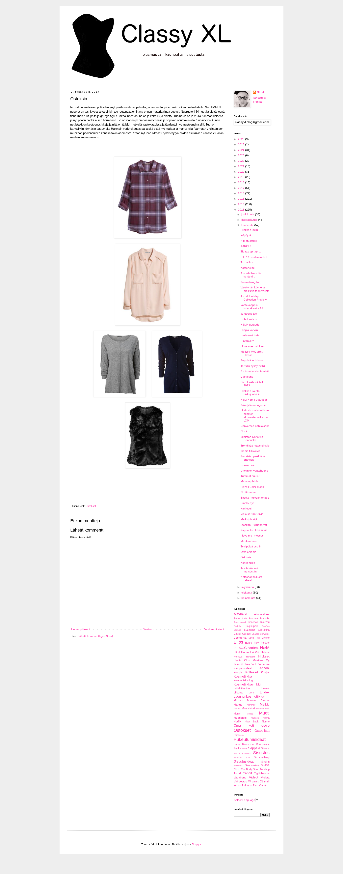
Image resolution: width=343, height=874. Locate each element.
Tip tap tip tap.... (251, 251)
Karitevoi (246, 508)
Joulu (254, 664)
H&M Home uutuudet (254, 399)
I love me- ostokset (252, 346)
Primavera (239, 735)
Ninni (260, 92)
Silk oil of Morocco (243, 753)
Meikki (265, 704)
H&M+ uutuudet (250, 324)
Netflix (237, 721)
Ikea (247, 664)
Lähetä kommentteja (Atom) (95, 636)
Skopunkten (252, 765)
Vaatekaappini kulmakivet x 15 (252, 306)
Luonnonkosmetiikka (249, 696)
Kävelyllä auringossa (253, 405)
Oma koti (244, 725)
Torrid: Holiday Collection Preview (254, 298)
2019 (241, 177)
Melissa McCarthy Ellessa (252, 353)
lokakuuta (247, 225)
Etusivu (147, 629)
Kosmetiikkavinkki (247, 684)
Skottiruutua (248, 492)
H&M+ (254, 652)
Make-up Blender (258, 700)
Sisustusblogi (262, 757)
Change (255, 634)
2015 (241, 198)
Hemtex (238, 656)
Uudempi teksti (80, 629)
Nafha (266, 717)
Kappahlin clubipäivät (254, 530)
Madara (238, 700)
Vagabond (240, 777)
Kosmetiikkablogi (243, 680)
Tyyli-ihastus (262, 773)
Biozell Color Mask (252, 486)
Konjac (265, 672)
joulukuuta (248, 214)
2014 (241, 204)
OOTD (265, 725)
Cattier (237, 633)
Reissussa (248, 744)
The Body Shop (250, 769)
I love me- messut (252, 535)
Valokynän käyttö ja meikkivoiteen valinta (255, 289)
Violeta (265, 777)
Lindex (265, 692)
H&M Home (241, 652)
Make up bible (249, 481)
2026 (241, 139)
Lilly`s (251, 692)
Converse (265, 634)
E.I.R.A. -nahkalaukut (254, 257)
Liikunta (238, 692)
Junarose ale (249, 313)
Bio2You (265, 622)
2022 (241, 160)
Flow (256, 642)
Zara (255, 785)
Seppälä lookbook (252, 360)
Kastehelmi (247, 267)
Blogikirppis (251, 626)
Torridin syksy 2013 (253, 365)
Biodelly (237, 626)
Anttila (244, 618)
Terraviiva (247, 262)
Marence (251, 705)
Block (244, 431)
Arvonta (265, 618)
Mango (238, 704)
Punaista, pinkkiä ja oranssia (253, 458)
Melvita (237, 708)
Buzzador (249, 629)
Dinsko (266, 637)
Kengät (238, 672)
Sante (244, 748)
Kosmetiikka (243, 676)
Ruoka (237, 748)
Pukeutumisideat (250, 739)
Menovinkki (248, 708)
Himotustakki (249, 240)
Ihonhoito (239, 664)
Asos (236, 622)
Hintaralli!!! (247, 340)
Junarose (264, 664)
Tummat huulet (250, 476)
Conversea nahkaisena (255, 425)
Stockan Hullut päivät (254, 524)
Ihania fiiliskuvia (250, 450)
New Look (252, 721)
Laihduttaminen (242, 688)
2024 (241, 150)
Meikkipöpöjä (249, 519)
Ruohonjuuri (263, 744)
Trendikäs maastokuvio (255, 445)
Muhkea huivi (249, 541)
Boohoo (237, 630)
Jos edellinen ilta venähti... (251, 275)
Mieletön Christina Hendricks (252, 438)
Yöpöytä (246, 235)
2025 (241, 144)
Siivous (265, 748)
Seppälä (254, 748)
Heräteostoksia (250, 335)
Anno (237, 618)
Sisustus (261, 752)
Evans (248, 642)
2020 (241, 171)
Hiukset (264, 656)
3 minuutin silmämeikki (255, 371)
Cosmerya (240, 637)
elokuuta (247, 592)
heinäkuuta (248, 597)
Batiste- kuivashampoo (255, 497)
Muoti (264, 713)
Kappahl (264, 668)
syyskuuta (248, 587)
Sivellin (265, 761)
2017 (241, 187)
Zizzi (262, 785)
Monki (237, 713)
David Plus (254, 638)
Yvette (237, 785)
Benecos (253, 622)
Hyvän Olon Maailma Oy (252, 660)
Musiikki (255, 718)
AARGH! (246, 246)
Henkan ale (248, 465)
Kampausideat (243, 668)
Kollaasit (251, 672)
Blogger (196, 844)
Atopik (243, 622)
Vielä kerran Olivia (252, 513)
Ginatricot (251, 648)
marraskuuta (249, 219)
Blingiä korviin (249, 330)
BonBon (266, 626)
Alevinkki (240, 614)
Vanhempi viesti (214, 629)
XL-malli (265, 781)
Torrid (237, 773)
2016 (241, 193)
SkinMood (238, 765)
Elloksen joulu (249, 229)
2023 (241, 155)
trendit (247, 773)
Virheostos (240, 781)
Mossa (250, 714)
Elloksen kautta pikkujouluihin (250, 392)
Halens (265, 652)
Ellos (238, 642)
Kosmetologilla (250, 282)
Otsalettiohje (248, 551)
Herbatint (250, 657)
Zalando (247, 785)
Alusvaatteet (262, 614)
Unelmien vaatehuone (254, 470)
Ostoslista (262, 731)
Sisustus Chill (242, 757)
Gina (241, 648)
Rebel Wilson (249, 319)
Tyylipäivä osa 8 (251, 546)
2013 (241, 209)
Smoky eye (247, 503)
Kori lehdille (248, 562)
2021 (241, 166)
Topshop (265, 769)
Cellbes (246, 633)
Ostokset (91, 506)
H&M (265, 647)
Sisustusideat (244, 761)
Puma (237, 744)
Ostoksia (246, 557)
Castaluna (247, 376)
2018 (241, 182)
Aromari (253, 618)
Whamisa (253, 781)
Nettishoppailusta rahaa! (251, 578)
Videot (253, 777)
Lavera (265, 688)
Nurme (266, 721)
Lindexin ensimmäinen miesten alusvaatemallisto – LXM (255, 415)
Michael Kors (263, 708)
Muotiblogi (240, 717)
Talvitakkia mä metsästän (249, 570)
